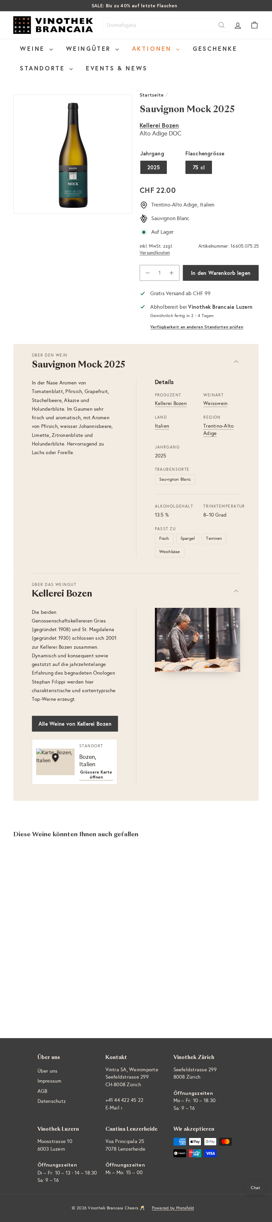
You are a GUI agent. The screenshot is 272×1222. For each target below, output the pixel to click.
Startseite (152, 95)
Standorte (44, 68)
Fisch (164, 538)
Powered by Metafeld (173, 1208)
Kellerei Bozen (159, 125)
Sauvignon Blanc (175, 479)
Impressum (49, 1081)
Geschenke (215, 48)
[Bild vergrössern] (197, 640)
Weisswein (215, 403)
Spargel (187, 538)
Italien (162, 426)
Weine (34, 48)
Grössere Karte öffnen (96, 775)
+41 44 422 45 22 (124, 1100)
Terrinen (214, 538)
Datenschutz (51, 1101)
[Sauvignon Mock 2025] (31, 913)
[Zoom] (73, 154)
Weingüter (90, 48)
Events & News (117, 68)
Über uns (47, 1071)
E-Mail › (114, 1108)
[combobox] (166, 25)
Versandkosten (155, 253)
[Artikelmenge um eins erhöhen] (171, 273)
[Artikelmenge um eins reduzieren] (148, 273)
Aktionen (153, 48)
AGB (42, 1091)
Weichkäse (169, 551)
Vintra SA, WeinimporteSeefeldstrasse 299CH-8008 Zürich (131, 1077)
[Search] (222, 25)
